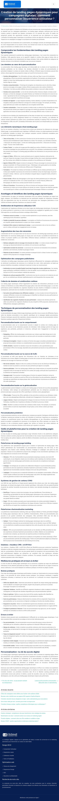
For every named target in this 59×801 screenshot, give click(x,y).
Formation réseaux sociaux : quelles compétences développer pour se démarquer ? (23, 704)
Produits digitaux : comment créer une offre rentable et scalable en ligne (20, 718)
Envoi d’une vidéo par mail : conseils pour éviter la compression (18, 701)
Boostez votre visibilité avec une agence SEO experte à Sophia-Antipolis (20, 696)
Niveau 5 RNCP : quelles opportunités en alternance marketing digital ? (20, 721)
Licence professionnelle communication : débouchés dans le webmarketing (46, 681)
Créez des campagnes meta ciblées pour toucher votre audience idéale (20, 693)
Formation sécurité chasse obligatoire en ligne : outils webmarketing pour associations (24, 699)
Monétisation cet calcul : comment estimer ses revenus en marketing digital (21, 716)
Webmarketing (6, 26)
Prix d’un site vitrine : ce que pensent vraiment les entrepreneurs (14, 681)
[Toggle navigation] (53, 4)
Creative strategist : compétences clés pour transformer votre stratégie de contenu (23, 713)
